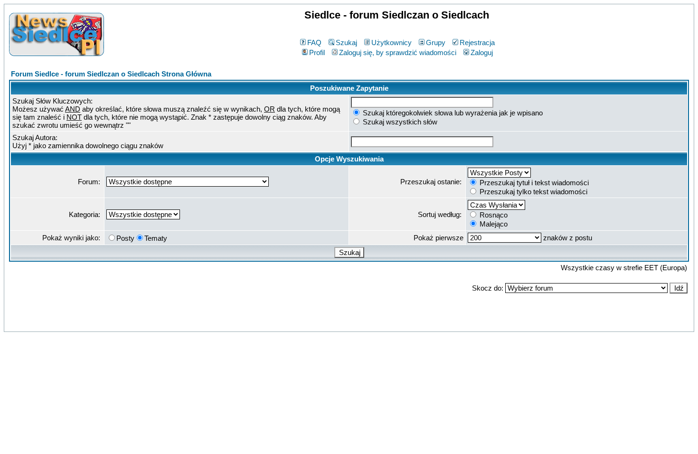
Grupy (435, 42)
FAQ (314, 42)
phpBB (328, 323)
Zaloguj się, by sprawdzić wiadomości (397, 52)
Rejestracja (477, 42)
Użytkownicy (391, 42)
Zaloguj (482, 52)
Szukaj (346, 42)
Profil (317, 52)
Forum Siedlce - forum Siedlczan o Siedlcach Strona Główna (111, 74)
